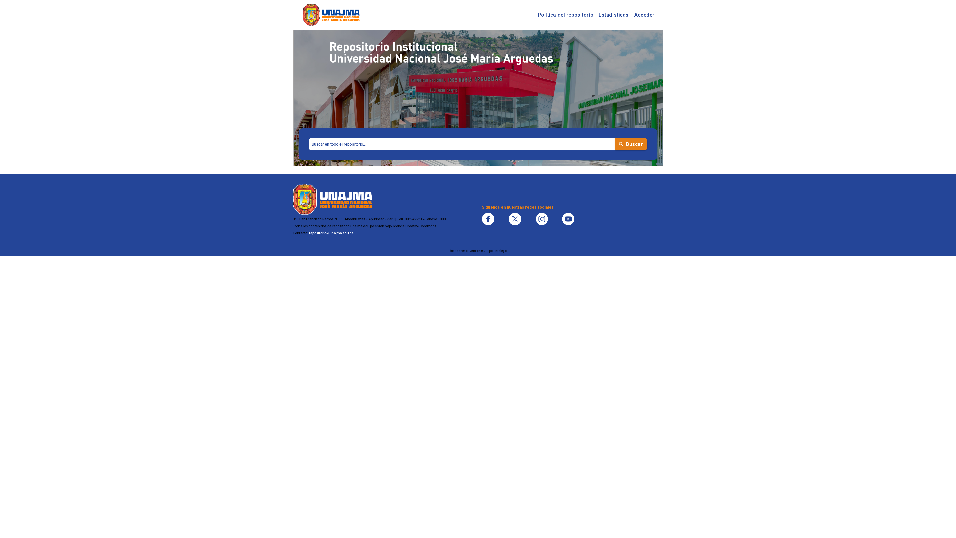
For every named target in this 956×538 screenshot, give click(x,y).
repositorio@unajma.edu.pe (331, 233)
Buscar (634, 144)
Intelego (501, 251)
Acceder (644, 15)
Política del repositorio (565, 15)
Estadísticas (614, 15)
